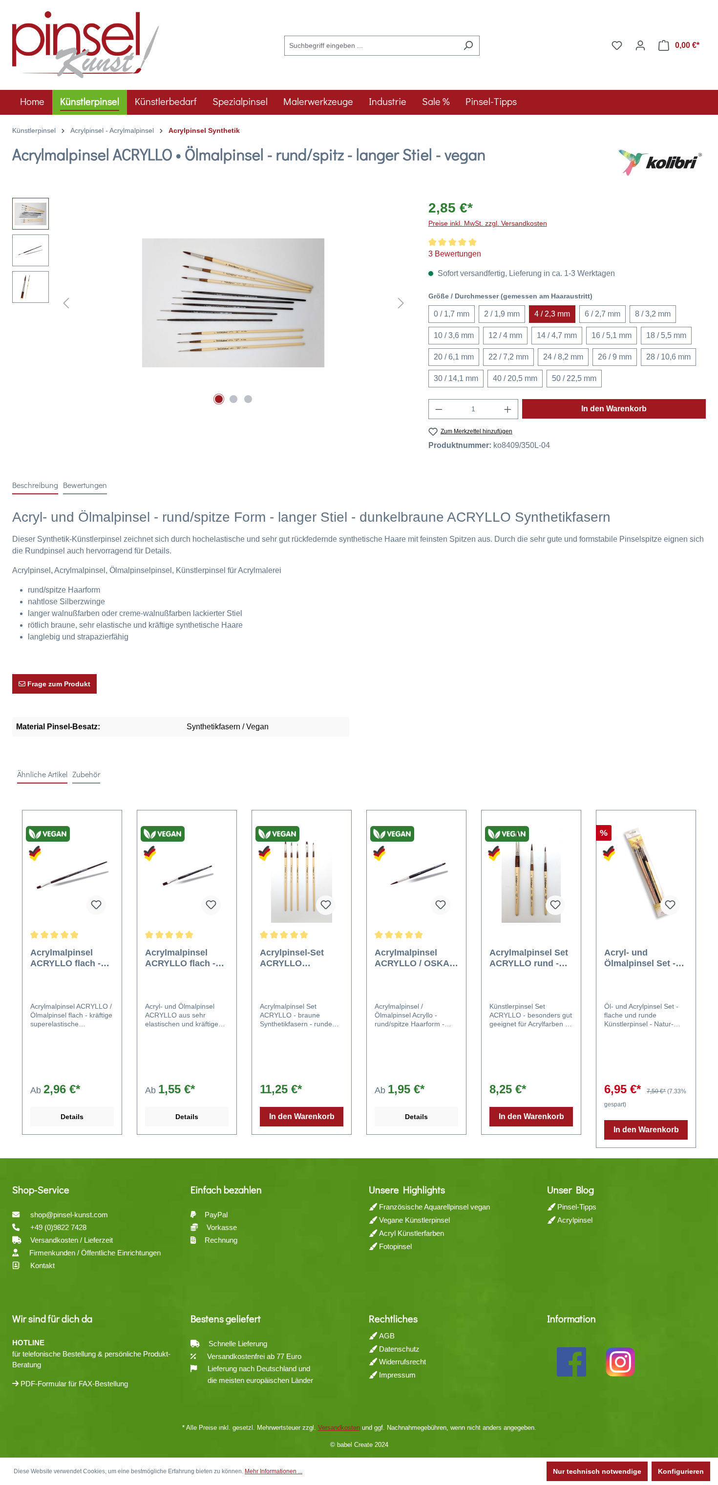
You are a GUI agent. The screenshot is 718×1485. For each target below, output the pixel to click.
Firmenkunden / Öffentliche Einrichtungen (95, 1253)
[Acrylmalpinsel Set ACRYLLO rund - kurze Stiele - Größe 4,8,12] (531, 874)
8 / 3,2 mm (653, 314)
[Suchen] (468, 46)
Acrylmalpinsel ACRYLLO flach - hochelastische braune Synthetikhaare (180, 958)
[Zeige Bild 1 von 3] (219, 399)
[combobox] (370, 46)
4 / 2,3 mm (552, 314)
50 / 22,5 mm (574, 378)
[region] (210, 303)
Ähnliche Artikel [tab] (42, 774)
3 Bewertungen (454, 254)
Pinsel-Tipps (575, 1207)
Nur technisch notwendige (597, 1471)
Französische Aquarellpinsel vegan (433, 1207)
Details (72, 1117)
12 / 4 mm (505, 335)
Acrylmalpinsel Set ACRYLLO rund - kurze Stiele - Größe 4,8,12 (530, 958)
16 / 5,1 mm (611, 335)
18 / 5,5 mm (666, 335)
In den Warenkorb (614, 408)
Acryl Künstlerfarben (410, 1233)
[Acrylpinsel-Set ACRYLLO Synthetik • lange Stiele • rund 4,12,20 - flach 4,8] (301, 874)
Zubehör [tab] (86, 774)
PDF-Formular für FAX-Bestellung (73, 1383)
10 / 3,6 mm (454, 335)
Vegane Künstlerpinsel (413, 1220)
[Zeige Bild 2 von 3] (233, 399)
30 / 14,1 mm (456, 378)
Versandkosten (339, 1427)
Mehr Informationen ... (273, 1471)
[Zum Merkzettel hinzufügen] (96, 905)
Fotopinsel (394, 1246)
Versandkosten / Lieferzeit (72, 1240)
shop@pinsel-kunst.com (69, 1214)
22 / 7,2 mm (508, 357)
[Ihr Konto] (640, 45)
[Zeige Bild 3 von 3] (248, 399)
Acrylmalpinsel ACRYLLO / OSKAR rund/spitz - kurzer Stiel (415, 958)
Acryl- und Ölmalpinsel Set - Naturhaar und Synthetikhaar (640, 958)
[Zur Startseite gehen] (85, 43)
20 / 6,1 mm (454, 357)
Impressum (396, 1375)
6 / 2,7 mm (602, 314)
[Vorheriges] (66, 303)
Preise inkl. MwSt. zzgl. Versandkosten (487, 223)
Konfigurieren (681, 1471)
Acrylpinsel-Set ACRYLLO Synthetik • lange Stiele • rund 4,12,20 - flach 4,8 (301, 958)
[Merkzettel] (617, 45)
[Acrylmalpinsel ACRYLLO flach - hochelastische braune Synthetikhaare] (187, 874)
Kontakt (42, 1265)
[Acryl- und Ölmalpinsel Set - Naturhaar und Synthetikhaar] (646, 874)
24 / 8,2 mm (563, 357)
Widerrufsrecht (401, 1362)
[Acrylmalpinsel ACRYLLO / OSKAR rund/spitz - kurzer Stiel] (416, 874)
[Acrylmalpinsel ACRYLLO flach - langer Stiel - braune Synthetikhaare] (72, 874)
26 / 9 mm (615, 357)
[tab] (35, 485)
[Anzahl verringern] (438, 409)
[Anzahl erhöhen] (508, 409)
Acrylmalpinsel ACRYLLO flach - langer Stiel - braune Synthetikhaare (65, 958)
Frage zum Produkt (57, 684)
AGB (386, 1336)
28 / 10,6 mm (668, 357)
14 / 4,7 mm (557, 335)
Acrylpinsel (573, 1220)
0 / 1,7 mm (451, 314)
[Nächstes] (401, 303)
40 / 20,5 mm (515, 378)
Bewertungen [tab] (85, 485)
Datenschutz (398, 1349)
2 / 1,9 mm (502, 314)
